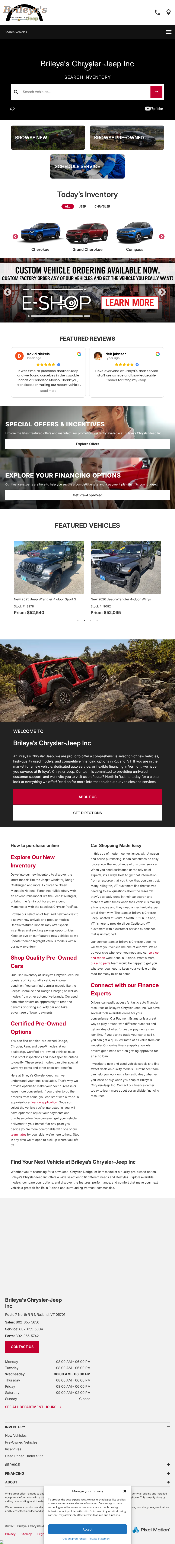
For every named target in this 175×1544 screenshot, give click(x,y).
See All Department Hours (33, 1407)
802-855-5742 (22, 1336)
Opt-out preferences (75, 1538)
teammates (18, 1134)
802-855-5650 (22, 1322)
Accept (87, 1529)
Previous (14, 236)
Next (161, 236)
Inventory (15, 1427)
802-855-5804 (24, 1329)
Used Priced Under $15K (24, 1456)
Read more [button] (48, 391)
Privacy (10, 1534)
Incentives (13, 1449)
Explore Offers (87, 444)
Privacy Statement (99, 1538)
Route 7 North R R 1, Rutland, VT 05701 (35, 1314)
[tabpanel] (87, 290)
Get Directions (87, 813)
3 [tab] (87, 318)
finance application (44, 1102)
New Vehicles (15, 1435)
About (11, 1482)
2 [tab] (81, 318)
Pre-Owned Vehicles (21, 1442)
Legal (41, 1534)
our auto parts (100, 963)
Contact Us (22, 1347)
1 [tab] (75, 318)
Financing (14, 1473)
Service (12, 1465)
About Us (87, 797)
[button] (125, 1491)
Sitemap (26, 1534)
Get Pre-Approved (87, 495)
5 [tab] (100, 318)
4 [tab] (94, 318)
